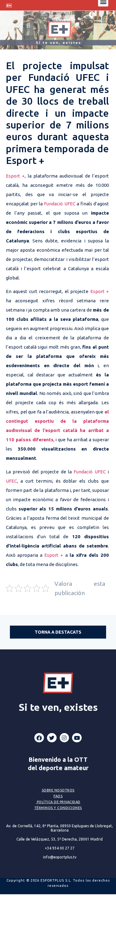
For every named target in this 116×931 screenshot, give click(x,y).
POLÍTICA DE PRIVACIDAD (58, 802)
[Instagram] (64, 738)
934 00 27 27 (60, 848)
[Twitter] (52, 738)
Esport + (15, 175)
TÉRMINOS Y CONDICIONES (58, 808)
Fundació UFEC (59, 203)
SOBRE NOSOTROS (58, 790)
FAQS (58, 796)
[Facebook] (39, 738)
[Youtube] (77, 738)
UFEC (11, 481)
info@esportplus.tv (59, 857)
